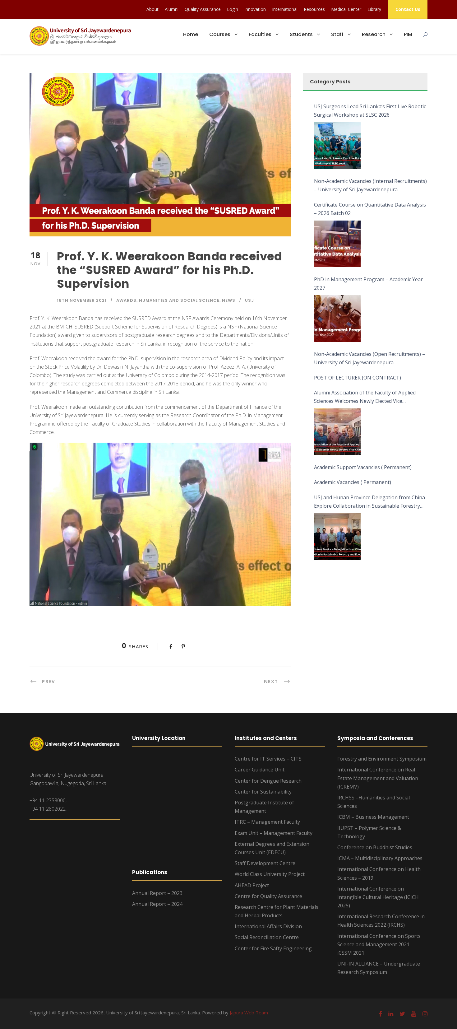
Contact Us (407, 9)
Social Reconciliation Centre (267, 937)
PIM (408, 34)
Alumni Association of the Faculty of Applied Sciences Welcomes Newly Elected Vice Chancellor (365, 397)
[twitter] (402, 1014)
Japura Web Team (249, 1012)
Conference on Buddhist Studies (374, 847)
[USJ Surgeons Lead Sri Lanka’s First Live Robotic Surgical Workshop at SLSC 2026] (337, 145)
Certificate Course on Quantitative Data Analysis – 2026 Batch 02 (370, 209)
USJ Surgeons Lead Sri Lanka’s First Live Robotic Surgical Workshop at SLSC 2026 (370, 110)
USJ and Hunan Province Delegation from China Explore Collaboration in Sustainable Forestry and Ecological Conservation (369, 502)
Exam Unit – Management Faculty (273, 833)
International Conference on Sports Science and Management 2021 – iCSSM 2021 (379, 944)
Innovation (255, 9)
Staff (337, 34)
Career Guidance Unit (259, 769)
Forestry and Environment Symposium (382, 758)
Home (190, 34)
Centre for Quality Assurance (268, 896)
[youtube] (413, 1014)
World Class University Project (270, 874)
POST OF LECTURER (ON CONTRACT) (357, 377)
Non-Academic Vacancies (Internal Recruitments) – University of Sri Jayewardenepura (370, 185)
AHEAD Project (252, 885)
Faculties (260, 34)
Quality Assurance (203, 9)
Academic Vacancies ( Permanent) (352, 482)
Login (232, 9)
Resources (314, 9)
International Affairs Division (268, 926)
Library (374, 9)
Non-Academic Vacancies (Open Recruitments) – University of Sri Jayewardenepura (369, 358)
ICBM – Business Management (373, 816)
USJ (249, 300)
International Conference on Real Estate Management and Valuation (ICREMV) (377, 778)
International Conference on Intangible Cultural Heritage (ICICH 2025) (378, 897)
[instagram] (424, 1014)
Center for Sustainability (263, 791)
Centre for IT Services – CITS (268, 758)
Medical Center (346, 9)
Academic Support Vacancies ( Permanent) (363, 467)
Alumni (171, 9)
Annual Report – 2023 (157, 893)
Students (301, 34)
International (285, 9)
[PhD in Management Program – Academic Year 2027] (337, 318)
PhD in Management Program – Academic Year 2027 (368, 283)
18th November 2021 (82, 300)
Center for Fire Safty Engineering (273, 948)
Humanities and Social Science (179, 300)
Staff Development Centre (265, 863)
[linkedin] (390, 1014)
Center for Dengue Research (268, 780)
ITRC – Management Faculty (267, 821)
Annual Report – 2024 (157, 904)
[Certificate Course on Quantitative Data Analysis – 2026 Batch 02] (337, 244)
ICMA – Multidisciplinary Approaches (379, 858)
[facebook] (380, 1014)
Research (373, 34)
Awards (126, 300)
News (228, 300)
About (152, 9)
